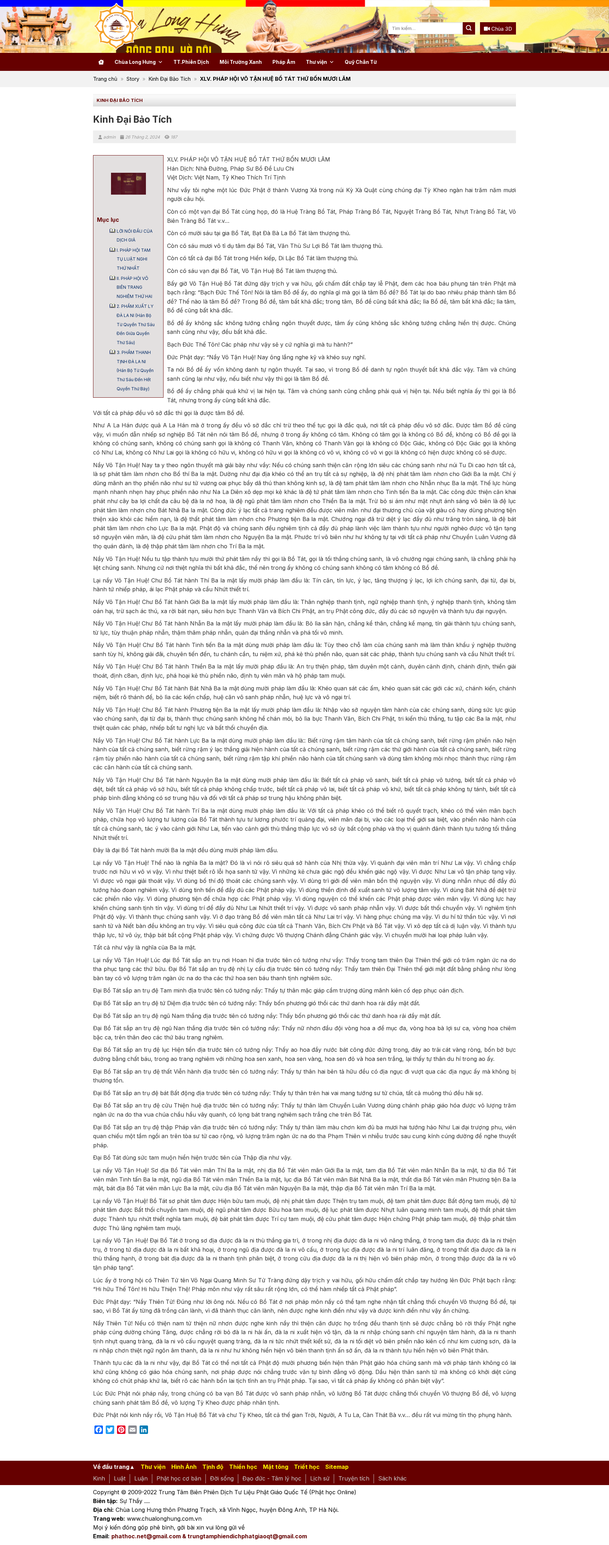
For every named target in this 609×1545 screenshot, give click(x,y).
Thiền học (243, 1466)
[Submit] (469, 28)
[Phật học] (146, 26)
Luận (141, 1478)
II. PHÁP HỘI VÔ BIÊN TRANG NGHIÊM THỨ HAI (134, 287)
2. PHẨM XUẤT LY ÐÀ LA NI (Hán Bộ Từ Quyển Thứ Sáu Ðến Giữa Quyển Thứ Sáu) (136, 324)
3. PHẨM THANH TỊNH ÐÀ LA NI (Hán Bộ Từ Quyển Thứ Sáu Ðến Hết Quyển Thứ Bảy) (135, 370)
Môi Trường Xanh (241, 62)
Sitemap (337, 1466)
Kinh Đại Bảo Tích (169, 78)
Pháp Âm (283, 62)
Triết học (307, 1466)
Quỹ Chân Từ (361, 62)
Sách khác (392, 1478)
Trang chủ (105, 78)
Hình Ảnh (184, 1466)
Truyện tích (353, 1478)
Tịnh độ (212, 1466)
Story (133, 78)
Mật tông (275, 1466)
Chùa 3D (501, 28)
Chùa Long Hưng (135, 62)
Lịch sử (320, 1478)
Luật (119, 1478)
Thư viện (316, 62)
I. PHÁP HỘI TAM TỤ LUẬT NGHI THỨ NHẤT (133, 259)
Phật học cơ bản (178, 1478)
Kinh (99, 1478)
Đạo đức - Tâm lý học (271, 1478)
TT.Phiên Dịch (191, 62)
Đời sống (222, 1478)
